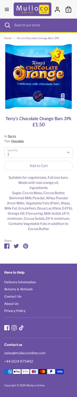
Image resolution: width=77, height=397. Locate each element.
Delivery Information (20, 282)
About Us (11, 303)
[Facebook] (6, 327)
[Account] (57, 8)
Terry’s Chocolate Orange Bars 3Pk (38, 38)
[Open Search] (7, 25)
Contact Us (12, 296)
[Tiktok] (21, 327)
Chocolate (17, 141)
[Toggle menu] (7, 9)
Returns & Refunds (18, 289)
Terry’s (12, 136)
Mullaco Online (35, 385)
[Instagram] (14, 327)
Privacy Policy (14, 310)
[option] (38, 76)
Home (8, 38)
